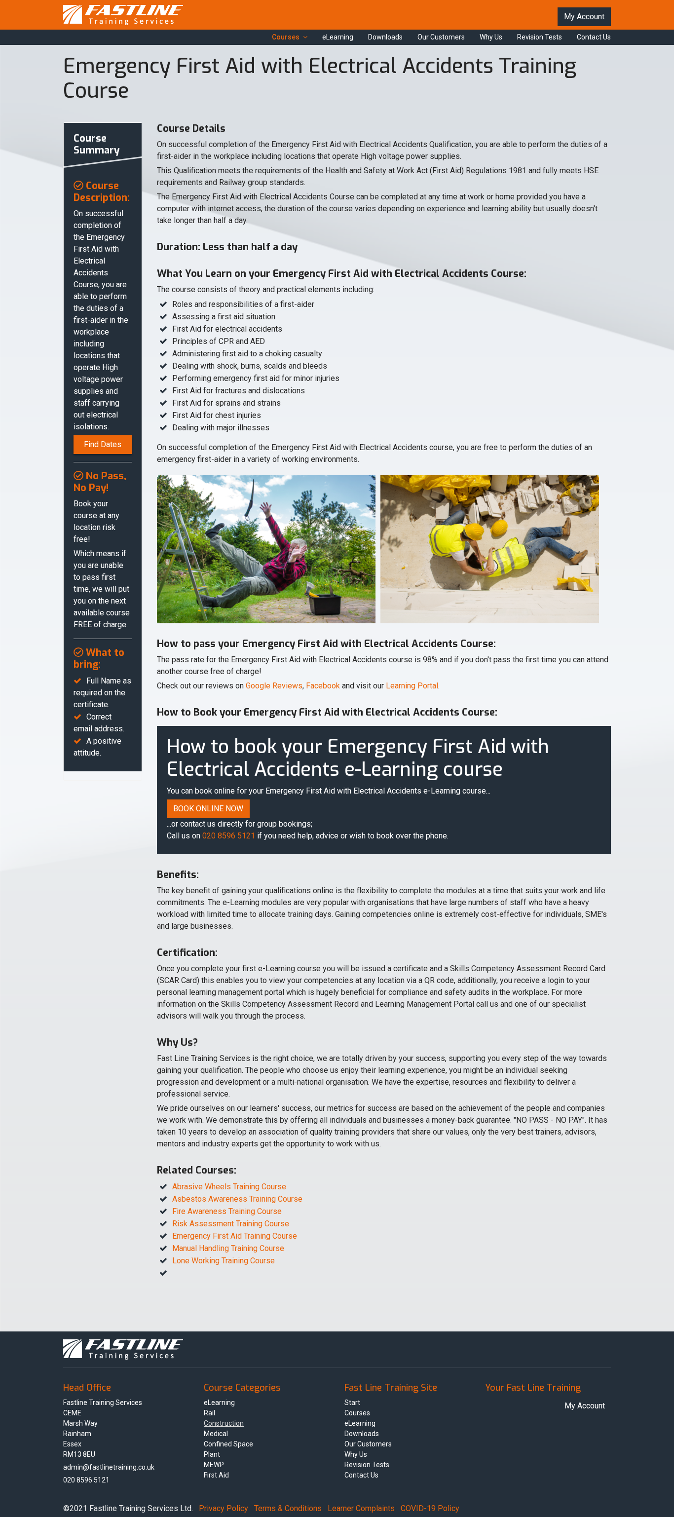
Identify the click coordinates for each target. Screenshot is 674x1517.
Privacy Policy (223, 1508)
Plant (212, 1454)
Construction (224, 1423)
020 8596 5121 (228, 835)
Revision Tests (539, 37)
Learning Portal (412, 685)
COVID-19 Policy (430, 1508)
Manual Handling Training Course (228, 1248)
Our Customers (441, 37)
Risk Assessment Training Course (230, 1223)
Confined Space (228, 1444)
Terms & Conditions (288, 1508)
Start (352, 1402)
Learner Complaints (361, 1508)
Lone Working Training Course (223, 1260)
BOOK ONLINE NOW (208, 808)
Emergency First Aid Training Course (234, 1236)
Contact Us (594, 37)
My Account (584, 16)
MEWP (214, 1465)
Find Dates (102, 444)
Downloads (385, 37)
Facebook (323, 685)
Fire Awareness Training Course (227, 1211)
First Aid (216, 1475)
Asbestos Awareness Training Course (237, 1199)
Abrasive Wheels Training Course (229, 1186)
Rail (209, 1413)
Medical (216, 1434)
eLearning (337, 37)
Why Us (491, 37)
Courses (286, 37)
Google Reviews (274, 685)
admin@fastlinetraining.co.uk (108, 1467)
